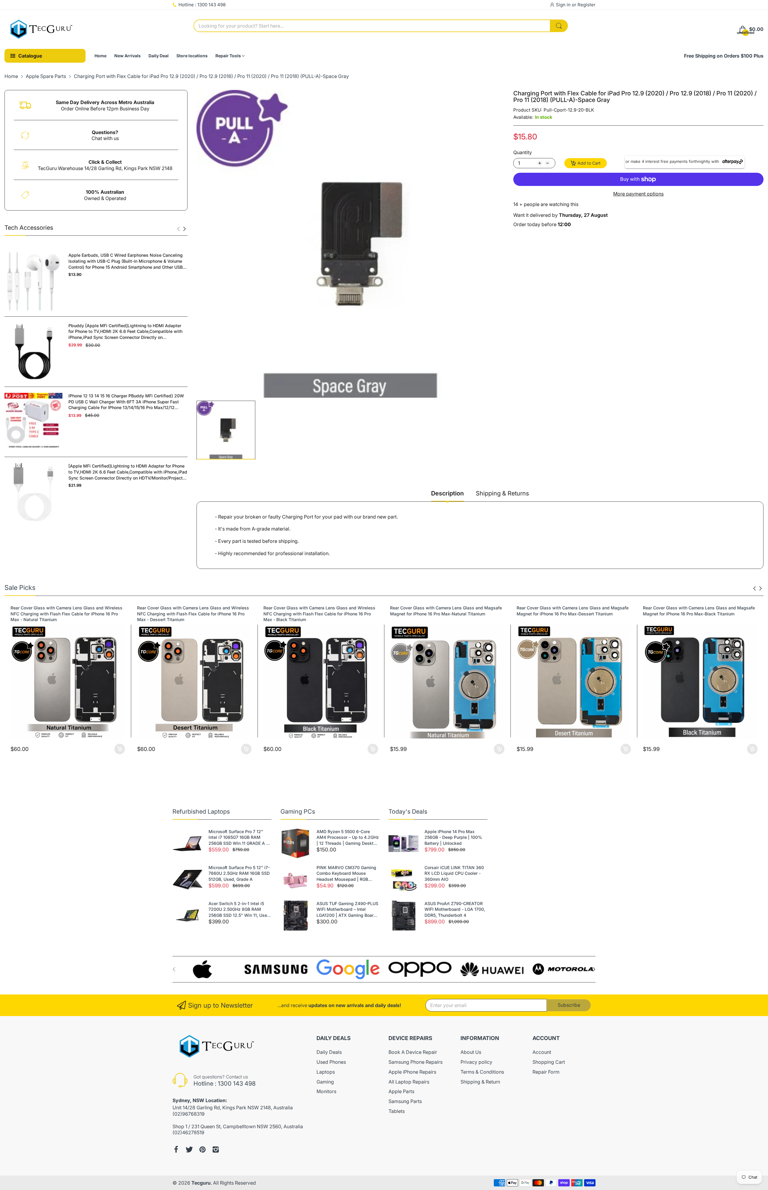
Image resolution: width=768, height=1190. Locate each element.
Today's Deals (407, 811)
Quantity (522, 152)
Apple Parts (401, 1091)
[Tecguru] (42, 29)
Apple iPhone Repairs (412, 1072)
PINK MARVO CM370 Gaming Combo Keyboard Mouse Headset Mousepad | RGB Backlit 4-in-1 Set (346, 873)
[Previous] (185, 228)
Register (587, 4)
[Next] (179, 228)
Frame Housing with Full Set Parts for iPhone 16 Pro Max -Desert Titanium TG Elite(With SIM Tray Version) (699, 610)
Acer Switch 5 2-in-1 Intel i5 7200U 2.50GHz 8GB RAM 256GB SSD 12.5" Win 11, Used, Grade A (239, 909)
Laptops (325, 1072)
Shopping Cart (548, 1062)
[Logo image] (204, 969)
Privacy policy (476, 1062)
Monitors (326, 1091)
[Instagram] (215, 1149)
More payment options (638, 194)
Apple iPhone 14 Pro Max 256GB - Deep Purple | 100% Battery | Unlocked (453, 837)
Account (541, 1052)
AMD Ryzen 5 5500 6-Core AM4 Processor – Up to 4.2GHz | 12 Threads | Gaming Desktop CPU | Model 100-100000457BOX (347, 837)
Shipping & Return (480, 1082)
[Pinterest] (202, 1149)
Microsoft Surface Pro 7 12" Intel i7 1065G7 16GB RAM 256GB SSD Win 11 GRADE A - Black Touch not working (238, 837)
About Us (470, 1052)
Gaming (325, 1082)
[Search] (559, 25)
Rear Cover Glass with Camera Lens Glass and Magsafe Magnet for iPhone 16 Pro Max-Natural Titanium (319, 610)
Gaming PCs (297, 811)
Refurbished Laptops (201, 811)
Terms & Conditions (482, 1072)
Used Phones (331, 1062)
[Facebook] (176, 1149)
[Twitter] (189, 1149)
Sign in (564, 4)
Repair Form (546, 1072)
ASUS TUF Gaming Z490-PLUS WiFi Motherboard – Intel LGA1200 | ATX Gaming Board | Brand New (347, 909)
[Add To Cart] (120, 749)
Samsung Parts (405, 1101)
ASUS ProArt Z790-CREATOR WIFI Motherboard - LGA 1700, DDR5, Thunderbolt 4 (454, 909)
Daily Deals (329, 1052)
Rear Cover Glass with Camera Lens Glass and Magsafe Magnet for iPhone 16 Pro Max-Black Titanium (572, 610)
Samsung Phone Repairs (415, 1062)
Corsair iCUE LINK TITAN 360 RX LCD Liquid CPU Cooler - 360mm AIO (454, 873)
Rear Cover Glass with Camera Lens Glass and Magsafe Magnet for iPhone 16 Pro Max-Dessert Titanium (446, 610)
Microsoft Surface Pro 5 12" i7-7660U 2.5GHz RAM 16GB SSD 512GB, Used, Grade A (239, 873)
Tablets (396, 1111)
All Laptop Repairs (408, 1082)
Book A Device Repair (412, 1052)
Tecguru (201, 1183)
